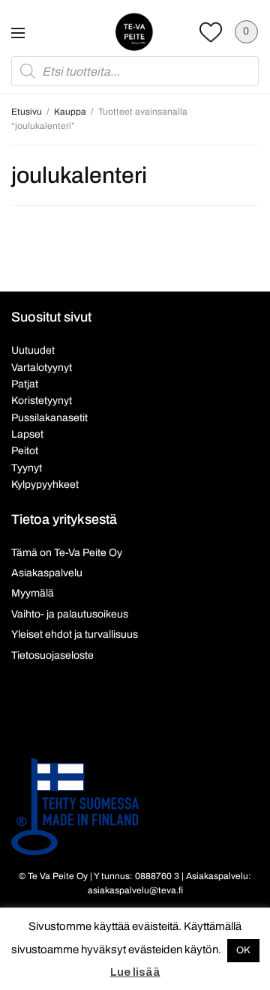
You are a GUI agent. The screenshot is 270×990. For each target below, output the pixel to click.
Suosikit (211, 32)
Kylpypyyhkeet (45, 484)
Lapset (27, 434)
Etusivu (26, 111)
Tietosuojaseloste (52, 655)
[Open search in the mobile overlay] (135, 71)
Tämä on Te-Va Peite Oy (66, 552)
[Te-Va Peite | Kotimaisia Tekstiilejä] (134, 31)
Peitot (24, 450)
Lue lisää (135, 972)
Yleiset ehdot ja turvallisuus (74, 634)
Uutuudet (33, 350)
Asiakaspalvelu (46, 573)
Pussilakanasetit (49, 417)
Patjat (24, 384)
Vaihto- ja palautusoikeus (69, 614)
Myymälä (32, 593)
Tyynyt (26, 468)
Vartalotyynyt (41, 367)
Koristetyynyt (41, 400)
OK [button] (243, 950)
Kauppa (70, 111)
